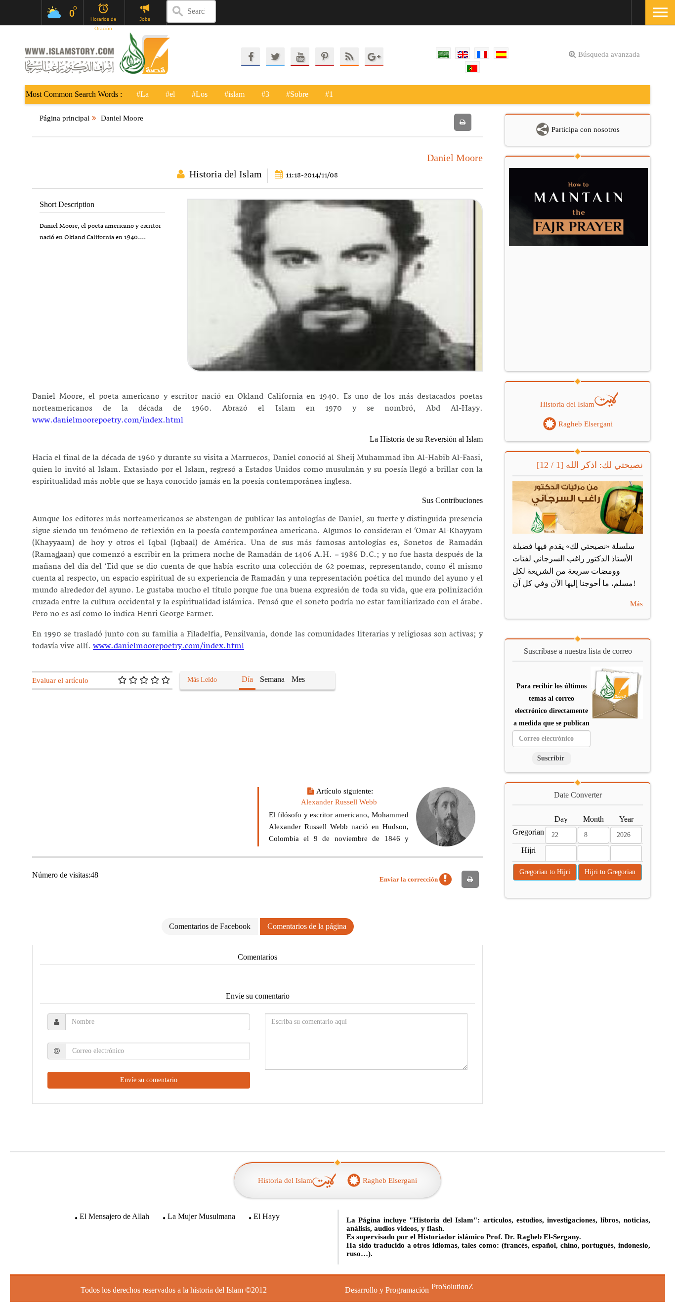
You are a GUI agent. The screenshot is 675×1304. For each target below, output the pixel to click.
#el (170, 94)
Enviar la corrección (409, 879)
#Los (200, 94)
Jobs (144, 19)
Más (636, 604)
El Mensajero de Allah (114, 1216)
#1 (329, 94)
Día (247, 679)
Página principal (64, 118)
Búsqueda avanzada (609, 54)
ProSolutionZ (446, 1286)
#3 (265, 94)
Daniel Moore (122, 118)
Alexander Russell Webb (339, 802)
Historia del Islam (225, 173)
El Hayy (266, 1216)
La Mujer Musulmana (201, 1216)
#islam (234, 94)
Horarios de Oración (103, 19)
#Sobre (297, 94)
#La (142, 94)
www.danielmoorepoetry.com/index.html (107, 420)
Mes (298, 679)
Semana (272, 679)
